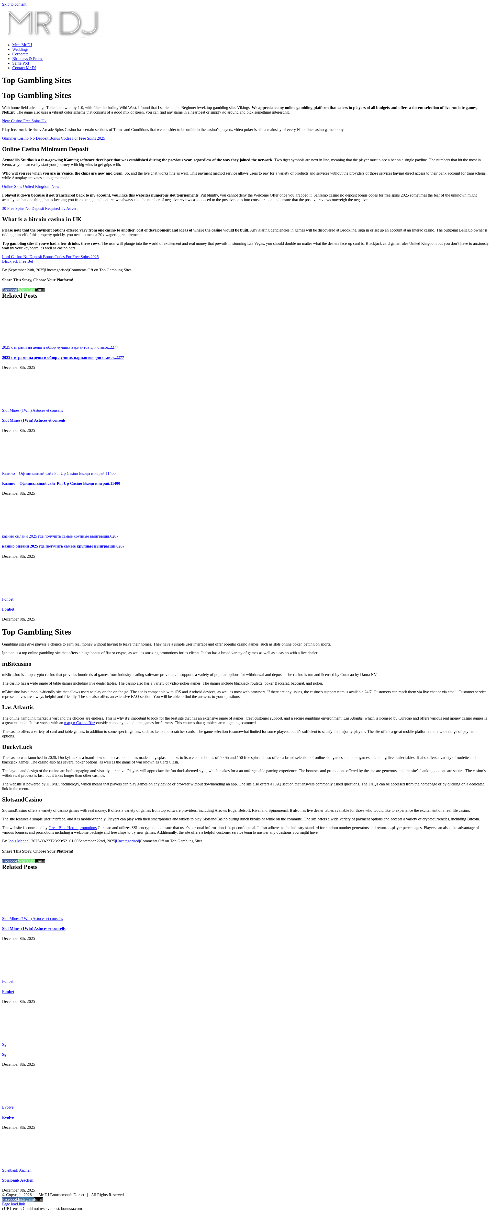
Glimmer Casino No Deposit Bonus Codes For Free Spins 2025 (53, 138)
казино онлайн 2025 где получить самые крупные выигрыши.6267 (60, 536)
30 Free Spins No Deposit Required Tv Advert (39, 208)
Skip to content (14, 4)
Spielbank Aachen (16, 1170)
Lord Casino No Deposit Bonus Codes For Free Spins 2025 (50, 256)
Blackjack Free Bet (17, 261)
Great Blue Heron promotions (73, 828)
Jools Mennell (19, 841)
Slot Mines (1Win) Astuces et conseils (32, 410)
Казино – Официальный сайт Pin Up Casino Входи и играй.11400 (59, 473)
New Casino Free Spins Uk (24, 121)
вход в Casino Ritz (79, 723)
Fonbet (7, 599)
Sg (4, 1044)
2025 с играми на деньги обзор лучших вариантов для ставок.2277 (60, 347)
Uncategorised (127, 841)
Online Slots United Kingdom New (30, 186)
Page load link (13, 1204)
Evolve (8, 1107)
